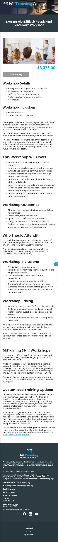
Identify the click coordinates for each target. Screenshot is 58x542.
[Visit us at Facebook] (24, 515)
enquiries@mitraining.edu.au (16, 434)
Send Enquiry (16, 74)
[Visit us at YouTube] (36, 515)
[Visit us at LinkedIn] (30, 515)
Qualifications (9, 489)
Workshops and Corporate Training (18, 486)
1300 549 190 (8, 500)
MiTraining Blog (9, 492)
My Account (29, 534)
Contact (29, 528)
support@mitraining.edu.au (37, 475)
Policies (29, 531)
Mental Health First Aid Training (16, 482)
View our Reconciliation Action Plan (28, 467)
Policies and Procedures (38, 479)
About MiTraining (10, 495)
